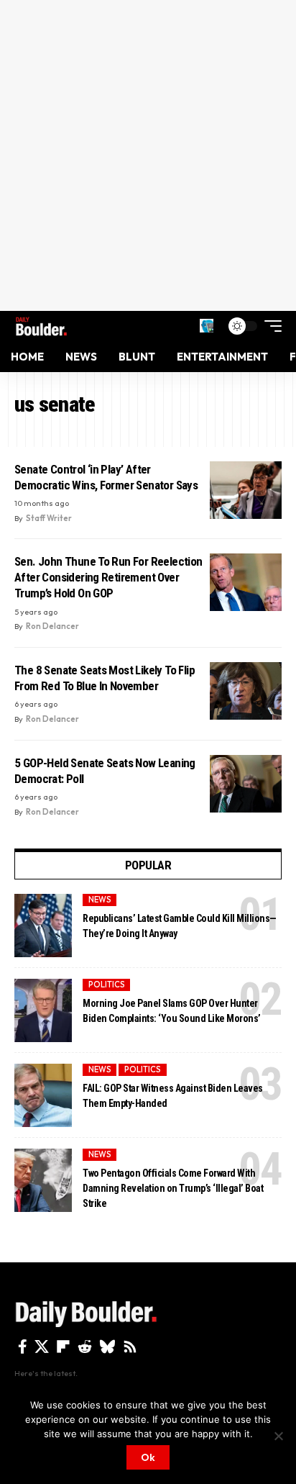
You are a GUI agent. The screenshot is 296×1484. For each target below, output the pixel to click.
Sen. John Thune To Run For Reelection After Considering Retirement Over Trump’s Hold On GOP (108, 577)
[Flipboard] (63, 1346)
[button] (206, 325)
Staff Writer (49, 518)
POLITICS (106, 984)
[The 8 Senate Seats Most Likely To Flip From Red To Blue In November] (246, 691)
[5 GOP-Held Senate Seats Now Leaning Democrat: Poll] (246, 784)
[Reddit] (85, 1346)
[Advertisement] (148, 155)
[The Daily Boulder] (41, 326)
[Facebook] (22, 1346)
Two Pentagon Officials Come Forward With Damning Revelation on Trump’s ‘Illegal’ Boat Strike (173, 1188)
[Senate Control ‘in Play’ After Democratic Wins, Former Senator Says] (246, 490)
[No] (278, 1436)
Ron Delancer (52, 626)
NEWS (99, 900)
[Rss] (130, 1346)
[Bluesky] (107, 1346)
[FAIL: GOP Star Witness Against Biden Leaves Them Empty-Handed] (43, 1095)
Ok (148, 1457)
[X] (41, 1346)
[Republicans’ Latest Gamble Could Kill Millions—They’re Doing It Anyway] (43, 925)
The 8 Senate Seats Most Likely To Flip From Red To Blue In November (104, 678)
